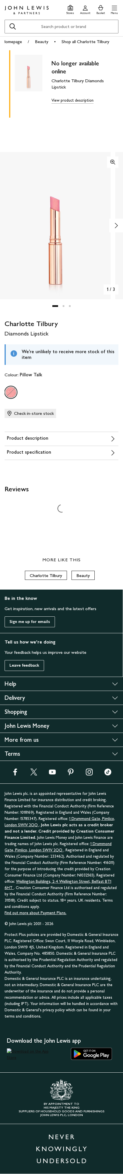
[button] (114, 9)
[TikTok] (107, 774)
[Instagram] (89, 774)
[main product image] (33, 83)
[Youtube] (52, 774)
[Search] (12, 26)
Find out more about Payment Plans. (35, 912)
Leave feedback (24, 665)
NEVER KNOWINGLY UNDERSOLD (62, 1149)
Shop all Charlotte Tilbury (85, 41)
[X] (33, 774)
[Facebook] (15, 774)
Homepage (12, 41)
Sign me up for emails (29, 621)
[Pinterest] (70, 774)
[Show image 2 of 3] (116, 225)
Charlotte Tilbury (46, 575)
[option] (11, 392)
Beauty (41, 41)
